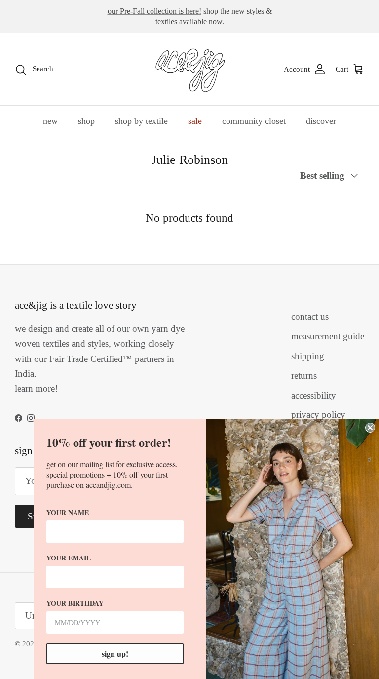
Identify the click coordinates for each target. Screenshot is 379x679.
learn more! (36, 388)
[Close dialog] (370, 428)
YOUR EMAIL (68, 558)
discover (321, 121)
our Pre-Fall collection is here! (154, 11)
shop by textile (141, 121)
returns (304, 375)
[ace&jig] (190, 69)
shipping (307, 356)
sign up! (115, 653)
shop (86, 121)
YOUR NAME (67, 512)
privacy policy (318, 414)
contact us (310, 316)
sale (195, 121)
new (50, 121)
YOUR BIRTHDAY (75, 603)
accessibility (313, 395)
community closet (254, 121)
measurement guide (327, 336)
